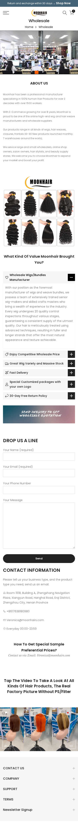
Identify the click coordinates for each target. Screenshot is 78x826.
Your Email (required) (18, 467)
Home (29, 27)
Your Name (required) (18, 450)
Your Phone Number (17, 483)
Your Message (13, 500)
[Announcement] (39, 3)
